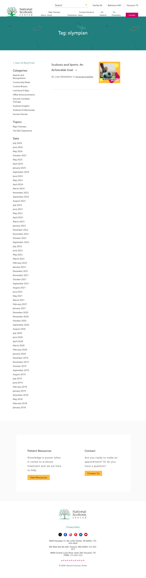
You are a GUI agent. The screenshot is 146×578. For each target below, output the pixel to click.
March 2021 (19, 300)
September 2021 (21, 283)
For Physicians (116, 14)
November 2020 (21, 316)
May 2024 (18, 180)
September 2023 (21, 196)
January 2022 (19, 266)
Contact (132, 15)
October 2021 (19, 279)
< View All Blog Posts (24, 63)
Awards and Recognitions (19, 77)
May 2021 (18, 295)
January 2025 (19, 167)
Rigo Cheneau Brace (53, 14)
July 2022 (17, 246)
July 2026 (17, 143)
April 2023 (18, 217)
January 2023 (19, 225)
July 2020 (17, 333)
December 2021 (20, 271)
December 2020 (20, 312)
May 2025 (18, 159)
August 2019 (19, 374)
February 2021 (20, 304)
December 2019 (20, 357)
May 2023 (18, 213)
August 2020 (19, 328)
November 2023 (21, 192)
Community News (21, 82)
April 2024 (18, 184)
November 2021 (21, 275)
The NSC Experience (22, 130)
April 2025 (18, 163)
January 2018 (19, 407)
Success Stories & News (86, 14)
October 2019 (19, 366)
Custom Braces (20, 86)
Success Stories (20, 114)
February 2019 (20, 386)
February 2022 (20, 262)
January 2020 (19, 353)
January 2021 (19, 308)
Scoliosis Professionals (24, 110)
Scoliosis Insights (84, 76)
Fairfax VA (97, 5)
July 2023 (17, 205)
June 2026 (18, 147)
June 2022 (18, 250)
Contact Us (93, 473)
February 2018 (20, 403)
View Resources (38, 477)
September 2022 (21, 242)
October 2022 (19, 238)
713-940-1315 (76, 555)
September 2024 (21, 171)
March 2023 (19, 221)
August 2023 (19, 200)
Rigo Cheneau (19, 126)
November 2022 (21, 233)
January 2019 (19, 390)
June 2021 (18, 291)
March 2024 (19, 188)
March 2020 (19, 345)
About (43, 15)
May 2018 (18, 399)
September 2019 (21, 370)
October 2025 (19, 155)
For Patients (103, 14)
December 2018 (20, 395)
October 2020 (19, 320)
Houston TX (132, 5)
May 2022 (18, 254)
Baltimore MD (114, 5)
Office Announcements (24, 94)
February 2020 (20, 349)
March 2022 (19, 258)
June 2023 (18, 209)
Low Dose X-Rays (21, 90)
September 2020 (21, 324)
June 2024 (18, 176)
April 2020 (18, 341)
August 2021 (19, 287)
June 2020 (18, 337)
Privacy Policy (73, 527)
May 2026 (18, 151)
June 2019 (18, 382)
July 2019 (17, 378)
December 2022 (20, 229)
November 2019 (21, 362)
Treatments (72, 15)
